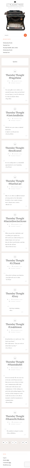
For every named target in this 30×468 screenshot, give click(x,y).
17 (23, 442)
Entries (6, 460)
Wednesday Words (7, 43)
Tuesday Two (6, 45)
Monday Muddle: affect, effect (10, 47)
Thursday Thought (15, 82)
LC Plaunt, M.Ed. (15, 5)
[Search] (25, 35)
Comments (7, 462)
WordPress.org (7, 465)
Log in (4, 457)
